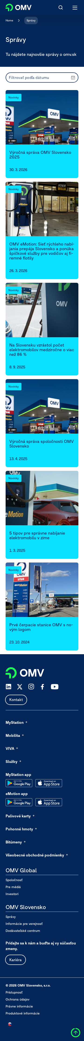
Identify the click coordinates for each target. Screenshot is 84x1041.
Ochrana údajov (17, 999)
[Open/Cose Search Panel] (60, 7)
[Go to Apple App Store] (48, 783)
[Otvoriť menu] (75, 7)
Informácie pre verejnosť (24, 924)
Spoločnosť (14, 880)
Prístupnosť (14, 992)
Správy (31, 20)
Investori (12, 894)
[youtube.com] (55, 687)
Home (9, 20)
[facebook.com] (42, 687)
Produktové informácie (23, 1013)
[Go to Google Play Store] (19, 783)
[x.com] (20, 687)
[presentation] (42, 77)
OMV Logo (15, 6)
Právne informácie (19, 1006)
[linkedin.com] (8, 687)
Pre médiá (13, 887)
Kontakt (16, 699)
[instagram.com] (31, 687)
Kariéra (15, 959)
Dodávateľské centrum (23, 931)
